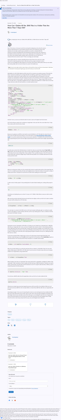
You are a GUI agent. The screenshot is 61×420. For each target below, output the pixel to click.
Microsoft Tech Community (27, 415)
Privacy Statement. (34, 388)
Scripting (9, 314)
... (39, 5)
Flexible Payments (52, 410)
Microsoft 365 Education (27, 411)
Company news (6, 416)
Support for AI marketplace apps (16, 415)
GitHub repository (11, 16)
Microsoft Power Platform (27, 414)
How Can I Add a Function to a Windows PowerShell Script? (17, 367)
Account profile (4, 410)
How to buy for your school (37, 411)
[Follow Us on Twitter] (12, 400)
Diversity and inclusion (25, 416)
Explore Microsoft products (51, 408)
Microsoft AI (2, 414)
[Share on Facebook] (8, 326)
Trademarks (35, 419)
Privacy (20, 419)
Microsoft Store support (18, 410)
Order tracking (29, 410)
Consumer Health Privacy (4, 419)
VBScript (28, 319)
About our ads (48, 419)
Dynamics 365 (14, 414)
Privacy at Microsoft (13, 416)
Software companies (44, 415)
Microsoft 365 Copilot (42, 414)
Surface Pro (2, 408)
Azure (53, 414)
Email (10, 378)
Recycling (44, 419)
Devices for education (8, 411)
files (9, 319)
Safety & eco (39, 419)
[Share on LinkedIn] (14, 326)
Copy (51, 85)
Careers (54, 415)
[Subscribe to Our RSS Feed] (15, 400)
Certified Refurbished (35, 410)
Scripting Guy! (18, 319)
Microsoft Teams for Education (17, 411)
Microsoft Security (8, 414)
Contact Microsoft (16, 419)
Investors (18, 416)
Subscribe (11, 391)
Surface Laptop (7, 408)
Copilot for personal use (41, 408)
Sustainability (35, 416)
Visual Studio (50, 415)
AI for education (11, 412)
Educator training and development (48, 411)
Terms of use (30, 419)
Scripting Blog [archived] (11, 5)
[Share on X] (11, 326)
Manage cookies (25, 419)
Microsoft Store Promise (44, 410)
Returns (24, 410)
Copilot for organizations (32, 408)
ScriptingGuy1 (14, 32)
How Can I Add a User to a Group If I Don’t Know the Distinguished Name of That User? (17, 356)
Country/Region (12, 383)
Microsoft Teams (35, 414)
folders (12, 319)
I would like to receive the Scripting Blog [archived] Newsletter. (23, 388)
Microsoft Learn (7, 415)
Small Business (48, 414)
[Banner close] (58, 8)
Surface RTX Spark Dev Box (22, 408)
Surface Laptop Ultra (13, 408)
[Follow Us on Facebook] (9, 400)
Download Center (11, 410)
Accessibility (31, 416)
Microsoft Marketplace (36, 415)
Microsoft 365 (19, 414)
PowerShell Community (24, 14)
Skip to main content (4, 0)
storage (24, 319)
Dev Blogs (3, 5)
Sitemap (10, 419)
